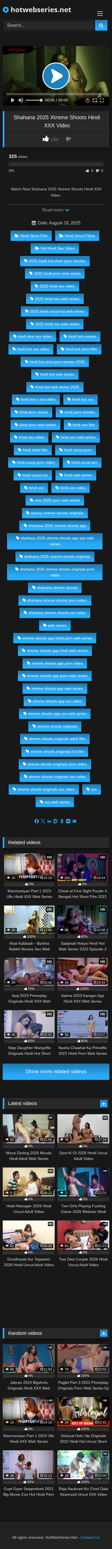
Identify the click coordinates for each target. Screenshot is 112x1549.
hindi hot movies (82, 336)
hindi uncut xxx (35, 475)
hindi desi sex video (35, 336)
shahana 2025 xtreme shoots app (57, 525)
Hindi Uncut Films (80, 236)
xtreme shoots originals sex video (57, 776)
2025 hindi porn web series (57, 273)
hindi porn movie (33, 412)
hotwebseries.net (40, 9)
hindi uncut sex (84, 462)
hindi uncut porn (78, 450)
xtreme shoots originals (57, 726)
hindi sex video (31, 437)
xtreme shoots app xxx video (57, 701)
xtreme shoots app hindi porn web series (57, 638)
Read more (53, 210)
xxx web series (57, 802)
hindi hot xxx (83, 399)
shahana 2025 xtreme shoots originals (57, 556)
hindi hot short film (81, 349)
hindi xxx (36, 488)
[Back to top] (95, 1533)
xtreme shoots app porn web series (57, 676)
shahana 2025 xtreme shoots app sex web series (57, 541)
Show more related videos (56, 1071)
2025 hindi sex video (57, 286)
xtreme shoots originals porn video (57, 764)
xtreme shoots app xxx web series (57, 713)
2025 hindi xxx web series (57, 324)
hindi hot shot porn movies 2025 (57, 362)
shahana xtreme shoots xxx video (57, 613)
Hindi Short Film (34, 236)
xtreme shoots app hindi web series (57, 650)
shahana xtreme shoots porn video (57, 600)
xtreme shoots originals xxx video (45, 789)
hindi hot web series (57, 374)
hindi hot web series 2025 (57, 387)
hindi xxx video (72, 488)
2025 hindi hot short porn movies (57, 261)
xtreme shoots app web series (57, 688)
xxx (94, 789)
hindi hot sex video (33, 349)
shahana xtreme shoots (57, 587)
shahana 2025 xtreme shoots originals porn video (57, 572)
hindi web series (78, 475)
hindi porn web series (37, 425)
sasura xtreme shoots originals (57, 513)
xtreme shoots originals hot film (57, 751)
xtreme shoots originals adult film (57, 739)
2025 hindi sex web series (57, 299)
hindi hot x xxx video (38, 399)
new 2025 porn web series (57, 500)
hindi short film (35, 450)
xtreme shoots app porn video (57, 663)
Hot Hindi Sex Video (58, 248)
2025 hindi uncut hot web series (57, 311)
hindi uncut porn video (36, 462)
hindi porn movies (79, 412)
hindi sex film (84, 425)
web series (57, 625)
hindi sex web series (78, 437)
